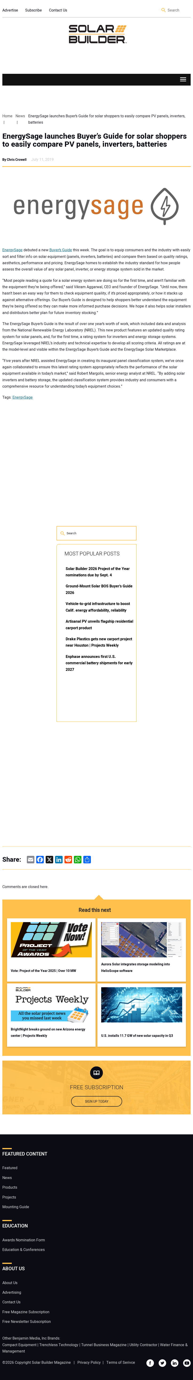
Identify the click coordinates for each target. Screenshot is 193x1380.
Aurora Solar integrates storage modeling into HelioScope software (135, 967)
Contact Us (58, 10)
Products (9, 1187)
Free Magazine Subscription (25, 1312)
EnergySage (12, 250)
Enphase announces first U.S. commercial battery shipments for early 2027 (99, 663)
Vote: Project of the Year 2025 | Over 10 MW (43, 970)
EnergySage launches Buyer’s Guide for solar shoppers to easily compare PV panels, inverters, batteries (94, 140)
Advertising (11, 1292)
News (7, 1178)
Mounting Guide (15, 1207)
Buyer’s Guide (60, 250)
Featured (9, 1168)
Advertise (10, 10)
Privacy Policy (89, 1362)
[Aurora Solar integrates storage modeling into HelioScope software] (141, 939)
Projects (9, 1197)
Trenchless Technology (58, 1345)
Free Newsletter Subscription (26, 1322)
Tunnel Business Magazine (104, 1345)
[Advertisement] (91, 796)
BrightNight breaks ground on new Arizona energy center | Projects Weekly (48, 1032)
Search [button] (163, 10)
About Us (9, 1283)
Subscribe (33, 10)
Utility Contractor (143, 1345)
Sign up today (96, 1101)
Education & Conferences (23, 1250)
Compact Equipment (19, 1345)
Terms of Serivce (120, 1362)
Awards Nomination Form (23, 1240)
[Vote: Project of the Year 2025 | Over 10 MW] (51, 939)
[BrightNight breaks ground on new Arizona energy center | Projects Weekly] (51, 1004)
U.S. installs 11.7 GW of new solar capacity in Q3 (137, 1035)
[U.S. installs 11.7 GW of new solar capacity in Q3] (141, 1004)
